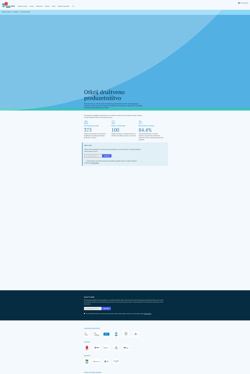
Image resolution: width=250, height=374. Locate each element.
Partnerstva (39, 6)
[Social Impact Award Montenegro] (8, 5)
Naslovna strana (22, 6)
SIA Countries (244, 3)
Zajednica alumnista (63, 6)
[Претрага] (73, 6)
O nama (31, 6)
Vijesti (54, 6)
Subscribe (107, 156)
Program (47, 6)
